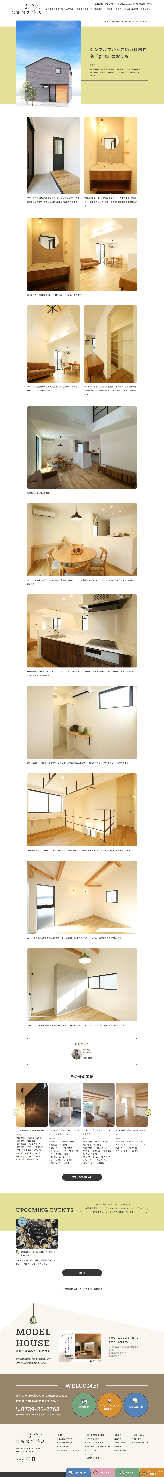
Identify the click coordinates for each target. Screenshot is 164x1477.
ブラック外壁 (56, 1154)
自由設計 (31, 1141)
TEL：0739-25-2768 (24, 1451)
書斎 (67, 1154)
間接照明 (20, 1147)
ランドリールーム (33, 1153)
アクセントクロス (24, 1150)
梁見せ (86, 1151)
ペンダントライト (72, 1151)
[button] (148, 1112)
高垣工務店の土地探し (96, 1435)
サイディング (122, 1151)
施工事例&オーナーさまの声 (123, 21)
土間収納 (20, 1159)
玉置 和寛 (87, 1058)
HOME (107, 21)
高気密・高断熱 (35, 1138)
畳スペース (106, 1157)
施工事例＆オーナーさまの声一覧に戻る (83, 1288)
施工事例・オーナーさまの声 (98, 1446)
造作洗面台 (21, 1144)
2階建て (68, 1163)
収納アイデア (33, 1159)
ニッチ (19, 1153)
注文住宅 (20, 1141)
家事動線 (39, 1147)
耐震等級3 (21, 1138)
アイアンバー (40, 1150)
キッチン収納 (35, 1156)
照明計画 (96, 1151)
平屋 (30, 1147)
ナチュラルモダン (91, 1154)
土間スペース (35, 1144)
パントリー (21, 1156)
